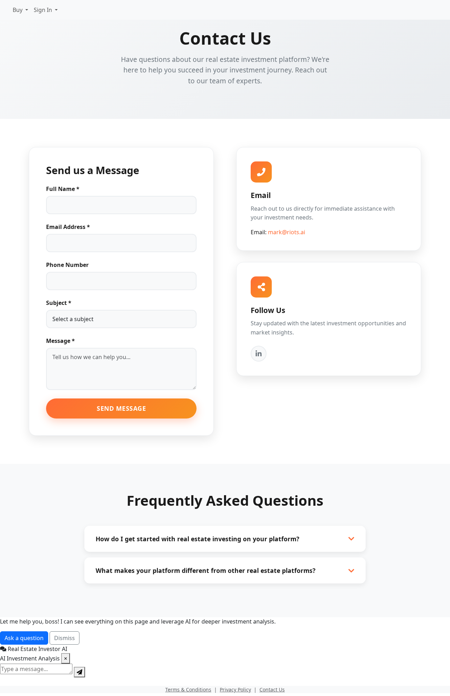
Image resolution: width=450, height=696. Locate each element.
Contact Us (272, 689)
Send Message (121, 408)
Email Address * (68, 227)
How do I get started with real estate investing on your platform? (197, 539)
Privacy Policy (235, 689)
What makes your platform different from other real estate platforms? (205, 570)
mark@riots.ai (286, 232)
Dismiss (64, 638)
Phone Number (67, 265)
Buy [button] (18, 10)
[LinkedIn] (258, 354)
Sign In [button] (43, 10)
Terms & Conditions (188, 689)
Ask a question (24, 638)
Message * (60, 341)
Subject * (58, 303)
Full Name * (62, 189)
